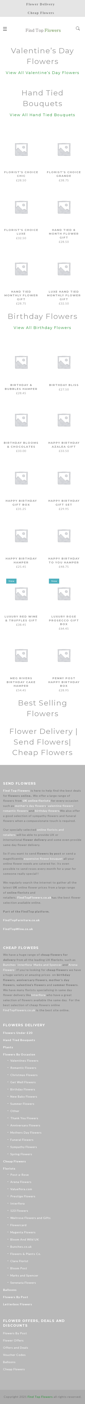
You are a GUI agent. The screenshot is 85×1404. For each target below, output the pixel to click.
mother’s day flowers (30, 805)
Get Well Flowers (23, 1082)
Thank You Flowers (24, 1118)
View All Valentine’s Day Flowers (42, 73)
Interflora (25, 964)
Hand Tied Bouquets (19, 1040)
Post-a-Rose (19, 1174)
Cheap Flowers (14, 1161)
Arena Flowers (21, 1182)
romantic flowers (15, 810)
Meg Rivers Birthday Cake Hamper (21, 682)
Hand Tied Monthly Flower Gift (21, 295)
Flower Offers (13, 1340)
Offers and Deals (15, 1347)
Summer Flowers (22, 1103)
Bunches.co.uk (21, 1246)
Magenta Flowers (23, 1232)
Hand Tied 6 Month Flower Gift (64, 233)
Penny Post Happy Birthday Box (64, 682)
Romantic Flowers (23, 1067)
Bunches (9, 964)
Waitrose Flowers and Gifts (30, 1218)
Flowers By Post (15, 1297)
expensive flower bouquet (43, 858)
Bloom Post (18, 1268)
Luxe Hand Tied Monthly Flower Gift (64, 295)
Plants (8, 1047)
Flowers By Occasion (19, 1054)
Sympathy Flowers (23, 1147)
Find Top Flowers (16, 790)
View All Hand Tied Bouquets (42, 115)
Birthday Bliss (64, 385)
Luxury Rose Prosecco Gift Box (64, 620)
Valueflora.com (21, 1189)
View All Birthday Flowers (42, 328)
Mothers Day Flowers (26, 1132)
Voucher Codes (14, 1355)
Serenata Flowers (23, 1282)
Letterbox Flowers (17, 1304)
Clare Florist (19, 1261)
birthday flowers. (47, 810)
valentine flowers (61, 805)
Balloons (10, 1290)
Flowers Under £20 (17, 1032)
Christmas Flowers (24, 1075)
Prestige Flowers (22, 1196)
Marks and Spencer (48, 964)
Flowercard (18, 1225)
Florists (9, 1168)
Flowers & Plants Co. (25, 1254)
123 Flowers (19, 1210)
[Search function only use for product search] (78, 28)
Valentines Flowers (24, 1060)
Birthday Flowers (22, 1089)
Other (14, 1111)
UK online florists (36, 800)
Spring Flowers (21, 1154)
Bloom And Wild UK (24, 1239)
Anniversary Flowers (25, 1125)
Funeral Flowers (22, 1139)
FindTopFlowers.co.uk (34, 897)
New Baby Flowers (23, 1096)
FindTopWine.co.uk (18, 929)
